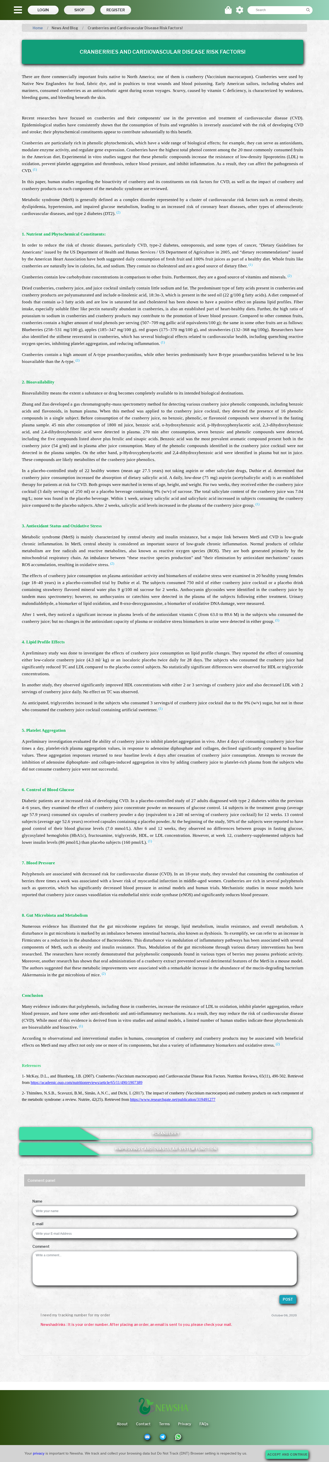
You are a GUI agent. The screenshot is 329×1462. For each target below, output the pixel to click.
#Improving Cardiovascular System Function (166, 1149)
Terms (164, 1424)
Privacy (184, 1424)
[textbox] (276, 10)
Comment (41, 1246)
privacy (38, 1453)
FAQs (203, 1424)
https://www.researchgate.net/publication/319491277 (172, 1099)
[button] (43, 10)
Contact (143, 1424)
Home (38, 28)
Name (37, 1201)
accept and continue (287, 1454)
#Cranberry (166, 1133)
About (122, 1424)
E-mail (37, 1224)
